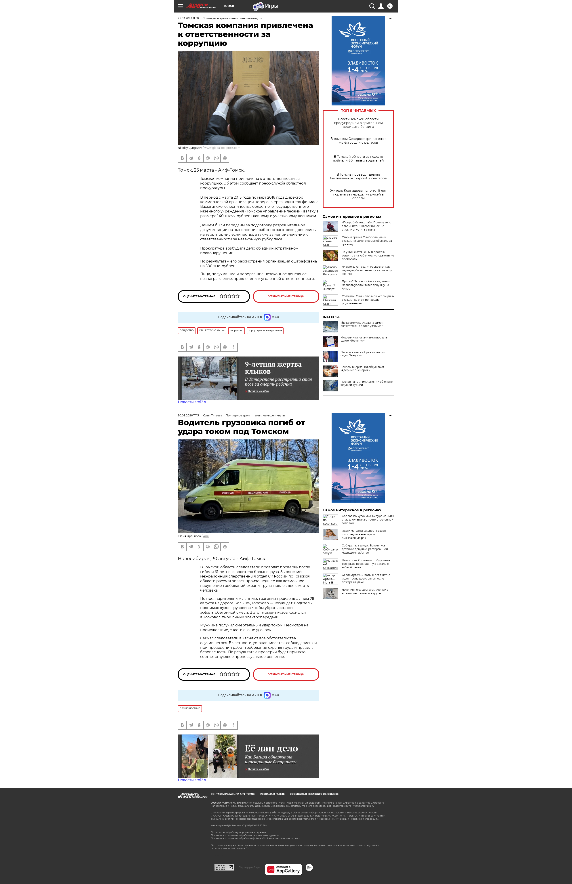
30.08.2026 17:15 (188, 415)
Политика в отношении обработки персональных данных (245, 835)
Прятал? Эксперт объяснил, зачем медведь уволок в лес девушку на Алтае (365, 285)
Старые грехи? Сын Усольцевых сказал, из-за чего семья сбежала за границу (367, 240)
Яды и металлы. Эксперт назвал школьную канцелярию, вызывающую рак (364, 534)
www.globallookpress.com (222, 147)
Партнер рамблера (249, 867)
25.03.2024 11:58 (188, 18)
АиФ (206, 536)
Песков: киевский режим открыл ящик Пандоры (363, 354)
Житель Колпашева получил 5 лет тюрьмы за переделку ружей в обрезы (358, 194)
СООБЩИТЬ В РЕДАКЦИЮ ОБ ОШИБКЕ (314, 794)
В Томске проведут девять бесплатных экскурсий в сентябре (358, 176)
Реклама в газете (272, 794)
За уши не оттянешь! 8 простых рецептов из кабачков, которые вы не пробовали (368, 255)
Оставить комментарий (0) (286, 296)
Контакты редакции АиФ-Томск (233, 794)
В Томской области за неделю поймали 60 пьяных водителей (358, 158)
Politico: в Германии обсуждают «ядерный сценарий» (362, 368)
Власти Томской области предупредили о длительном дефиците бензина (358, 123)
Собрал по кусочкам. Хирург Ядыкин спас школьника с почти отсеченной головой (368, 519)
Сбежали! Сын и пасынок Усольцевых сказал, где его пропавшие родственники (368, 299)
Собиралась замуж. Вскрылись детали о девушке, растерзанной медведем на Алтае (365, 549)
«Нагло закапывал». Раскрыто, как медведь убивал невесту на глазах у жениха (367, 270)
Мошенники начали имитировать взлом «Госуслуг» (364, 339)
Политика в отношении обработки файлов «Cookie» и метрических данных (255, 838)
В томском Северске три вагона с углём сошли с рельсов (358, 141)
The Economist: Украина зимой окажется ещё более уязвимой (362, 324)
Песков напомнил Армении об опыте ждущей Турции (367, 383)
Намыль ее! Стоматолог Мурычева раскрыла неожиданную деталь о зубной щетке (366, 564)
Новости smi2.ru (193, 402)
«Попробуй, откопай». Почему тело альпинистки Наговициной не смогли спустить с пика (366, 226)
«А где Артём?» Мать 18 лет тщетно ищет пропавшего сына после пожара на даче (366, 578)
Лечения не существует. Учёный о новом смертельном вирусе (365, 591)
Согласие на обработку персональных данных (238, 832)
